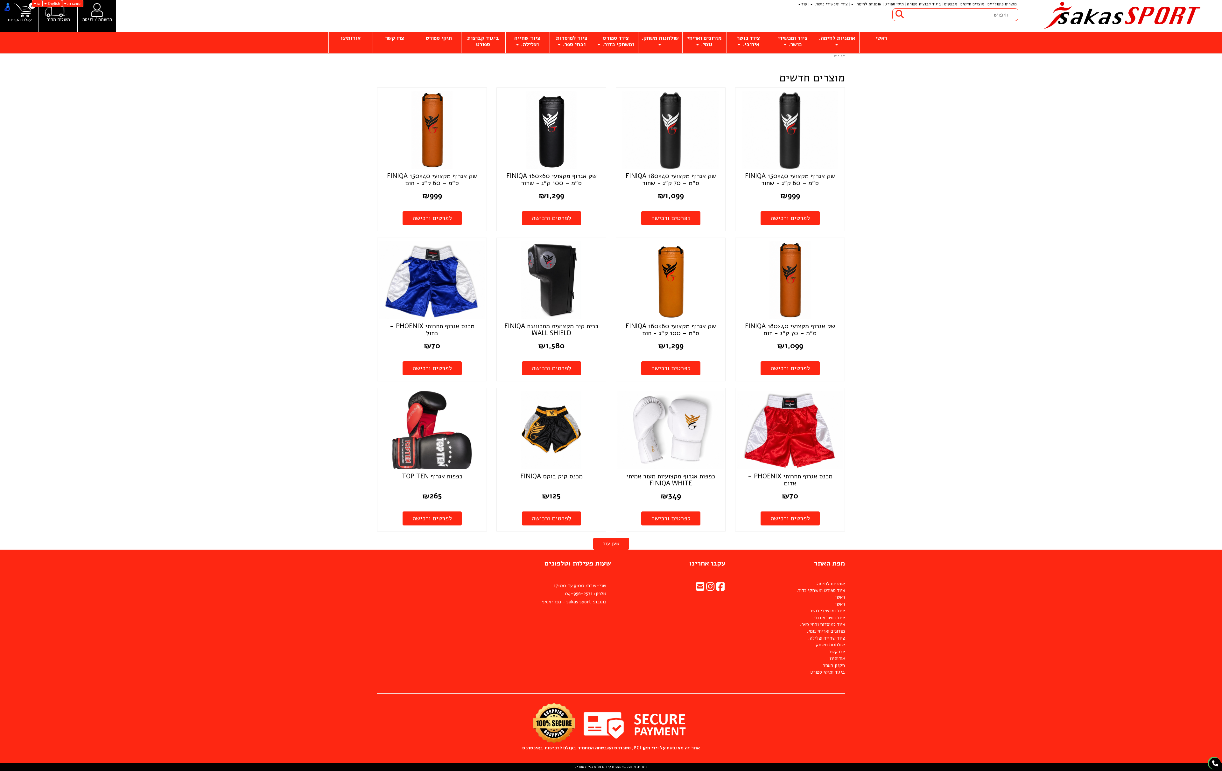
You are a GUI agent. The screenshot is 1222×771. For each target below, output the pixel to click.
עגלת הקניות (20, 20)
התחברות (74, 3)
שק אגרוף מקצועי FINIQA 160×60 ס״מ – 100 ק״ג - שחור (551, 179)
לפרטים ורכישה (790, 218)
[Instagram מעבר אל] (710, 588)
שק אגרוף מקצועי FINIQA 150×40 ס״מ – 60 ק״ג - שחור (790, 179)
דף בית (839, 56)
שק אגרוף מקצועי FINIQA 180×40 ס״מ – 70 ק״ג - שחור (671, 179)
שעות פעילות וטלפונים (577, 563)
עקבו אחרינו (707, 563)
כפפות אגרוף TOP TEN (432, 476)
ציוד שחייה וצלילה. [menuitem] (527, 41)
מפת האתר (829, 563)
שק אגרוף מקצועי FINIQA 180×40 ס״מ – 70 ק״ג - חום (790, 329)
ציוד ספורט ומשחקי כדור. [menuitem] (617, 41)
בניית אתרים (583, 766)
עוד (804, 4)
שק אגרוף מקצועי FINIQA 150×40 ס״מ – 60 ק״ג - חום (432, 179)
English (53, 3)
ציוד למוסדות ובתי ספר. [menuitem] (571, 41)
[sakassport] (1120, 16)
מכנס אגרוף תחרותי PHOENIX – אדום (790, 480)
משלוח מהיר (58, 19)
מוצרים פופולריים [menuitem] (1002, 4)
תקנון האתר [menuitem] (834, 665)
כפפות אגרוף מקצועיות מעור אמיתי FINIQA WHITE (671, 480)
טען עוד (611, 543)
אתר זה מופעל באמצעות (611, 766)
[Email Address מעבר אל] (700, 588)
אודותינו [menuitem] (351, 38)
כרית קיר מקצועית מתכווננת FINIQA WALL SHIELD (551, 329)
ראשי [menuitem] (881, 38)
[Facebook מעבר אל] (720, 588)
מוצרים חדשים (812, 78)
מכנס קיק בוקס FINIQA (551, 476)
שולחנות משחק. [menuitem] (660, 38)
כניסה (87, 19)
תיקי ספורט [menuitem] (894, 4)
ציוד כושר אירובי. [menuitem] (748, 41)
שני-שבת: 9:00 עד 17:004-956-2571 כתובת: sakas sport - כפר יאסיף (574, 593)
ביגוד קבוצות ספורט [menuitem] (924, 4)
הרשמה (105, 19)
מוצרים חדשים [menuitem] (972, 4)
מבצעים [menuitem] (950, 4)
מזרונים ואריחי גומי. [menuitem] (704, 41)
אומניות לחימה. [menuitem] (867, 4)
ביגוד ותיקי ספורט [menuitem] (827, 672)
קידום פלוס (602, 766)
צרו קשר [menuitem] (394, 38)
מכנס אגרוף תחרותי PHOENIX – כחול (432, 329)
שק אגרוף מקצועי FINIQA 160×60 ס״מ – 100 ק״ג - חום (671, 329)
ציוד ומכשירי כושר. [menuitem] (830, 4)
